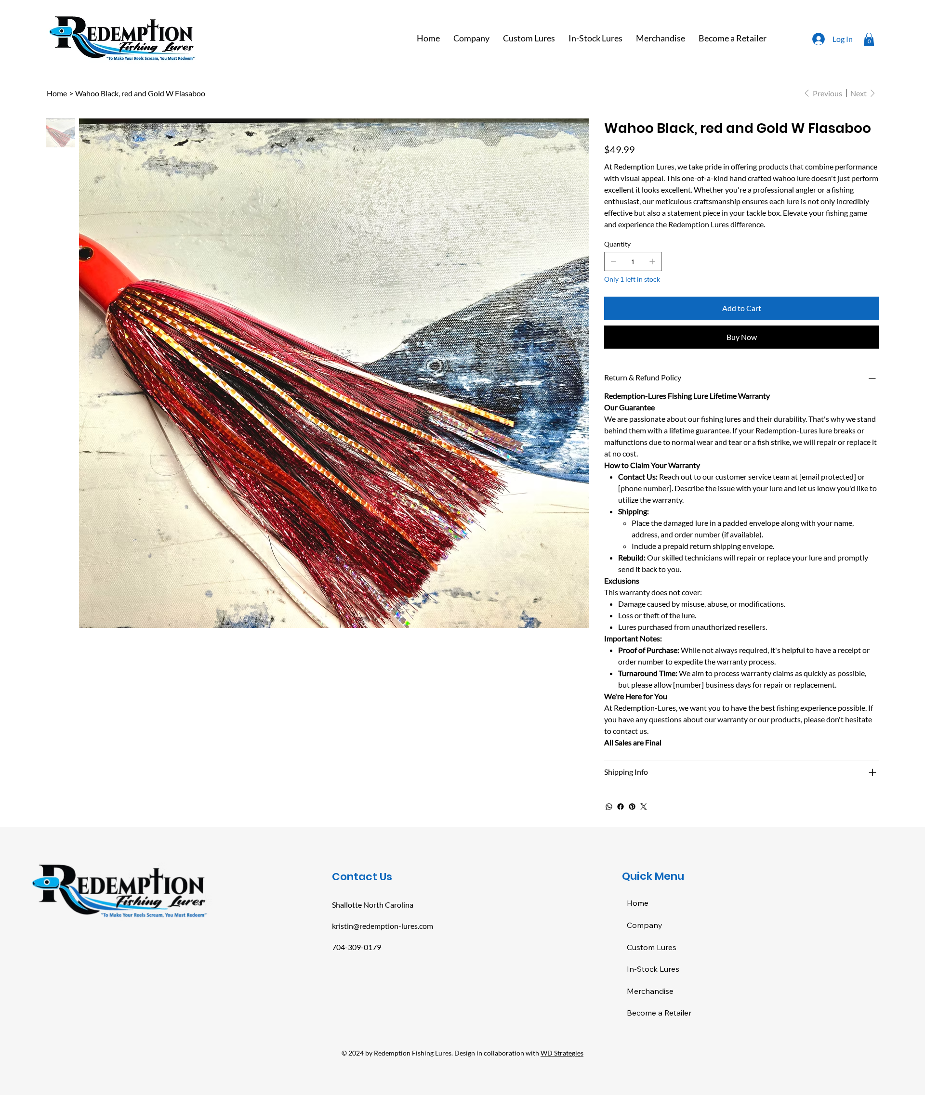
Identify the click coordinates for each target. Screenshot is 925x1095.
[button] (868, 39)
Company (644, 925)
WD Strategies (562, 1053)
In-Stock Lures (653, 969)
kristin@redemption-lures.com (382, 925)
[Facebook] (620, 806)
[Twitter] (643, 806)
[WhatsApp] (609, 806)
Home (637, 903)
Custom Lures (651, 947)
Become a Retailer (659, 1012)
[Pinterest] (632, 806)
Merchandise (650, 991)
